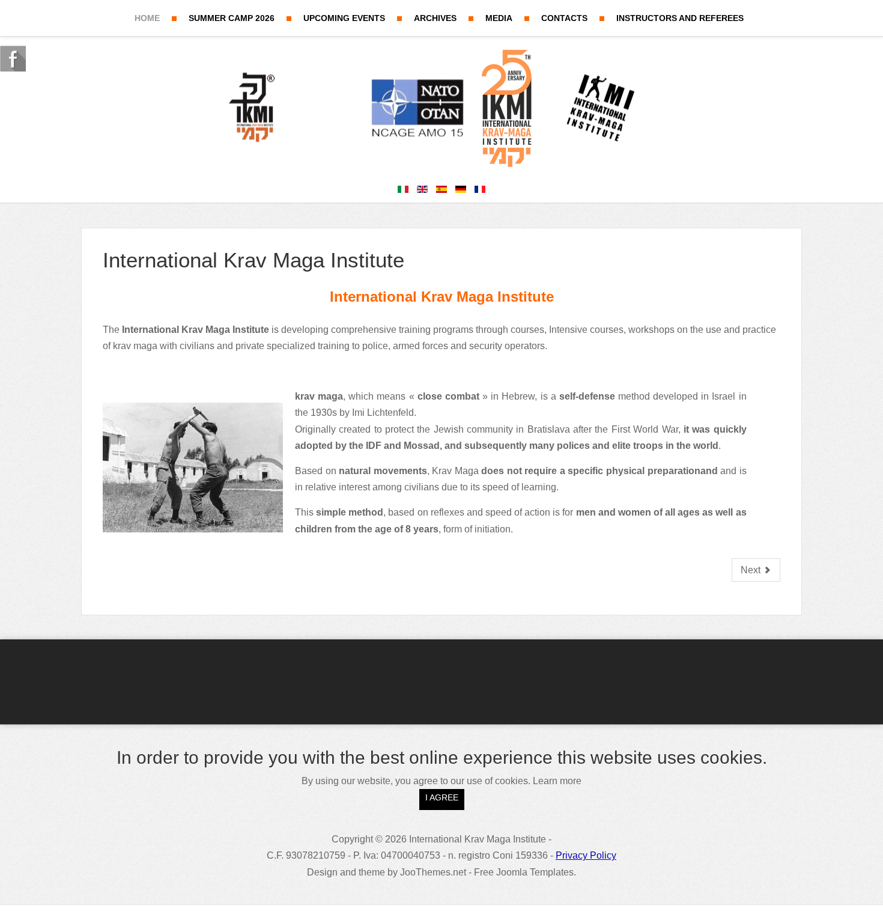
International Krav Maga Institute (253, 260)
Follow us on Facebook (13, 59)
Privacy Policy (586, 855)
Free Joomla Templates (524, 872)
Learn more (557, 781)
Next (752, 570)
